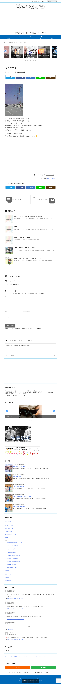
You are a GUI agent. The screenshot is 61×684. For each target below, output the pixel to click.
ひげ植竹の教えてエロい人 (14, 542)
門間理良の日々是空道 (13, 558)
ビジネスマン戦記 (10, 525)
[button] (6, 52)
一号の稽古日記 (11, 552)
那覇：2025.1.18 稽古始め (19, 506)
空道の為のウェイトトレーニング (14, 574)
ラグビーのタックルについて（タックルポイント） (27, 258)
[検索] (56, 1)
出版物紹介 (8, 531)
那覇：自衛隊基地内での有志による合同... (15, 608)
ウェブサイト (8, 318)
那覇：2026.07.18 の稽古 (19, 466)
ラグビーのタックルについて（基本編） (24, 247)
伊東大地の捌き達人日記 (13, 555)
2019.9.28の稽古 (10, 629)
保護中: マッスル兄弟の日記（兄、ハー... (15, 598)
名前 (6, 311)
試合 (7, 577)
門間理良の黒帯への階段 (13, 561)
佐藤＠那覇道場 (51, 178)
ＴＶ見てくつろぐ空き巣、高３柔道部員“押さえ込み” (28, 216)
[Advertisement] (30, 20)
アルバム (8, 521)
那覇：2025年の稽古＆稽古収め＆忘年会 (22, 496)
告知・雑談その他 (10, 534)
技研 (7, 570)
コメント (7, 296)
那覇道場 (8, 580)
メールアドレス (27, 311)
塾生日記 (13, 42)
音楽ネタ (16, 226)
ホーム (7, 42)
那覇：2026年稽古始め (18, 486)
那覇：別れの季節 (17, 476)
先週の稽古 (9, 528)
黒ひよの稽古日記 (12, 567)
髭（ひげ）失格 (11, 564)
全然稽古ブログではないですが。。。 (24, 237)
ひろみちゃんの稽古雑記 (13, 545)
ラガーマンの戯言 (22, 42)
